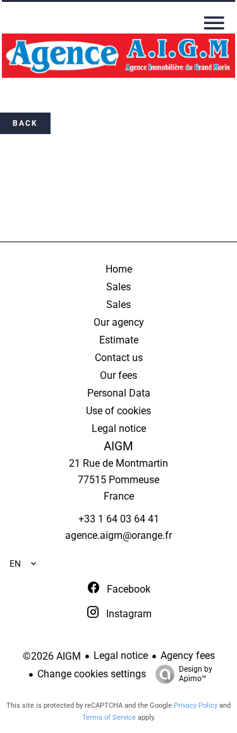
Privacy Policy (195, 705)
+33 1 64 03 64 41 (118, 519)
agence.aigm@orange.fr (118, 535)
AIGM (118, 446)
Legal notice (121, 656)
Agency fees (188, 656)
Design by (195, 674)
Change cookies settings (91, 674)
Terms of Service (109, 717)
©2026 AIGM (52, 656)
